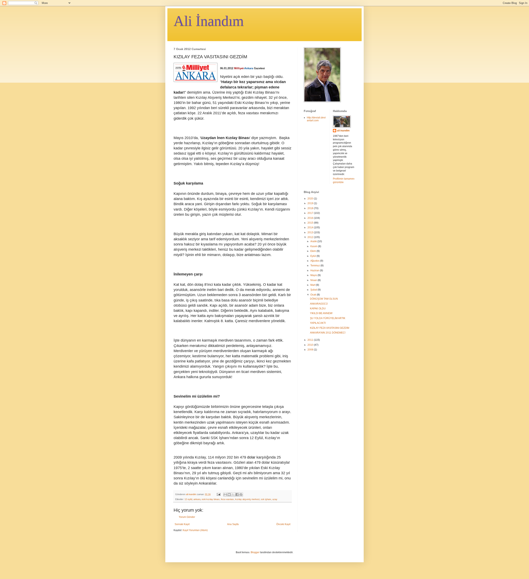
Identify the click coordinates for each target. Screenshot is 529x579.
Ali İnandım (209, 21)
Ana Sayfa (233, 524)
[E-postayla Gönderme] (218, 494)
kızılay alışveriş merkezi (247, 499)
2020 (310, 198)
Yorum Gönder (187, 517)
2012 (310, 237)
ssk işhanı (266, 499)
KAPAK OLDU (318, 308)
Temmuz (315, 265)
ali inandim (343, 130)
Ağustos (315, 260)
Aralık (313, 241)
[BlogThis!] (229, 494)
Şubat (314, 289)
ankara (196, 499)
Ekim (313, 251)
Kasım (314, 246)
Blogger (255, 552)
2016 (310, 218)
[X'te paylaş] (233, 494)
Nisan (314, 280)
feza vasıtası (227, 499)
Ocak (313, 294)
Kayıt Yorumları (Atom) (195, 530)
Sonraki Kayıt (182, 524)
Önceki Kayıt (283, 524)
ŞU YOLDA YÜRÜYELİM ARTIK (327, 318)
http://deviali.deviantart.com (316, 119)
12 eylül (188, 499)
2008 (310, 349)
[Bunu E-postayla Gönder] (225, 494)
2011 (310, 339)
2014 (310, 227)
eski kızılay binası (211, 499)
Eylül (313, 256)
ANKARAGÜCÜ (319, 303)
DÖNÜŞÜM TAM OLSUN (324, 298)
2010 (310, 344)
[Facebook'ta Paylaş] (237, 494)
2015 (310, 222)
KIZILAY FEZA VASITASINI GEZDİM (329, 327)
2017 (310, 213)
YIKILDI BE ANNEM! (321, 313)
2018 (310, 208)
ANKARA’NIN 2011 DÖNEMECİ (327, 332)
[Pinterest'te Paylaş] (241, 494)
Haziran (315, 270)
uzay (274, 499)
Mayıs (314, 275)
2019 (310, 203)
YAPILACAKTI (318, 323)
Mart (313, 285)
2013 (310, 232)
